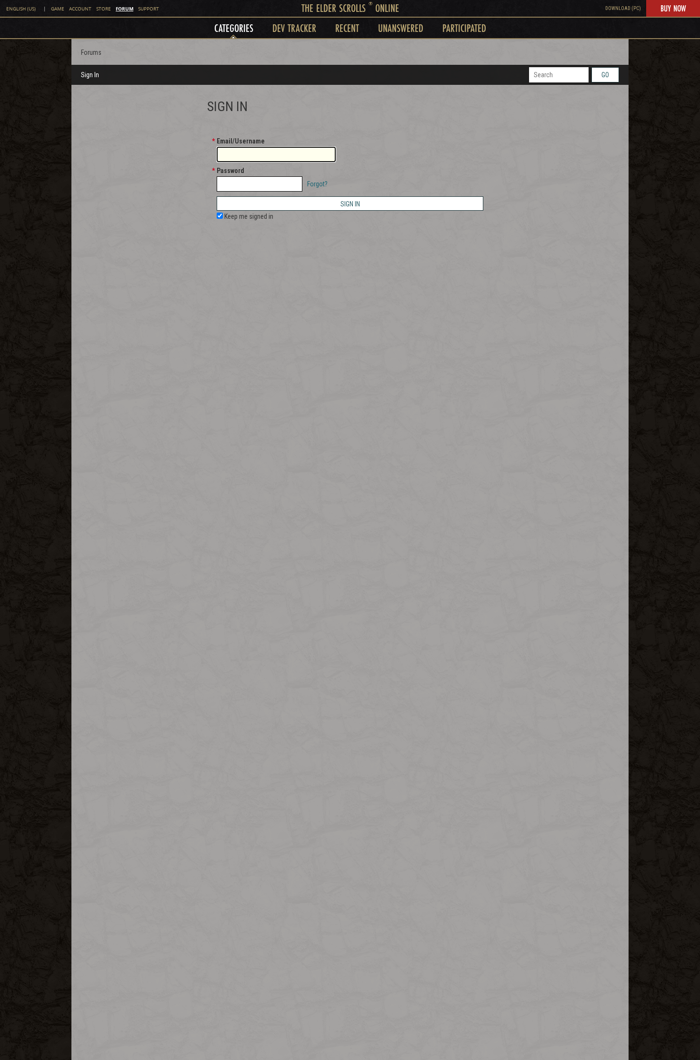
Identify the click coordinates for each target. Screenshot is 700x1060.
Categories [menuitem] (233, 27)
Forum (124, 8)
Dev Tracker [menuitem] (294, 27)
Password (230, 170)
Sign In (90, 75)
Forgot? (317, 184)
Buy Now (673, 8)
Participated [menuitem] (464, 27)
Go (605, 75)
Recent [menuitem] (347, 27)
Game (57, 9)
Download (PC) (623, 8)
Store (103, 9)
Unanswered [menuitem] (400, 27)
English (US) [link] (21, 9)
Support (148, 9)
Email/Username (241, 141)
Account (80, 9)
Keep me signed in (248, 216)
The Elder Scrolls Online (350, 7)
